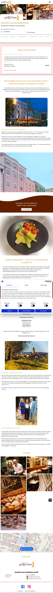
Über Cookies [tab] (44, 285)
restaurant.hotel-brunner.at (34, 578)
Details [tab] (26, 285)
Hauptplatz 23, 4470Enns (9, 29)
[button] (51, 172)
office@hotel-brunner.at (34, 576)
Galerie (47, 36)
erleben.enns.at (5, 384)
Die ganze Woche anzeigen (10, 70)
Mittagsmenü (4, 36)
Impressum (20, 591)
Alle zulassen (43, 310)
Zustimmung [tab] (9, 285)
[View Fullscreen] (2, 539)
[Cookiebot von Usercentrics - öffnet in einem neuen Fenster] (46, 281)
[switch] (20, 306)
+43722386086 (6, 31)
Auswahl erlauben (26, 310)
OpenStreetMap (45, 551)
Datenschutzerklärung (30, 591)
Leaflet (39, 551)
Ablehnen (9, 310)
